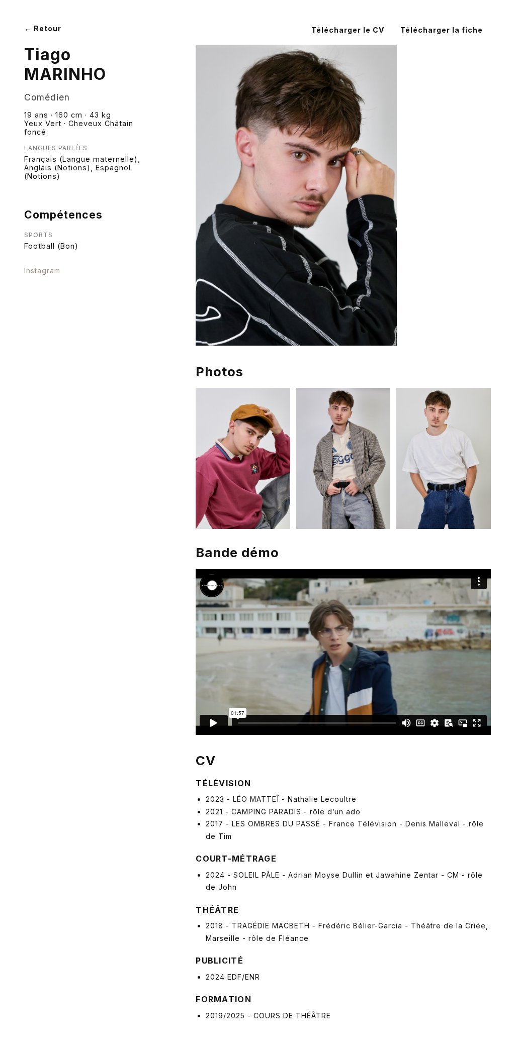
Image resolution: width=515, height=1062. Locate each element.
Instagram (42, 270)
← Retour (42, 28)
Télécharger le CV (347, 30)
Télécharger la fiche (441, 30)
